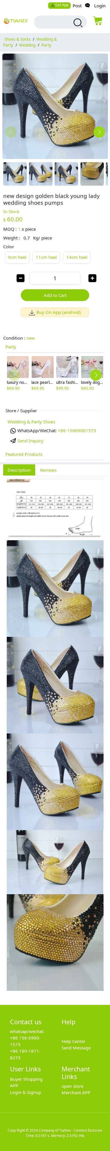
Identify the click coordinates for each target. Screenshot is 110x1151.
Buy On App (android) (58, 312)
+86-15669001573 (77, 430)
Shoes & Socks (17, 39)
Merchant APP (76, 1092)
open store (72, 1086)
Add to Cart (55, 295)
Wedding (27, 45)
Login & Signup (25, 1092)
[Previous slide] (11, 132)
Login (100, 5)
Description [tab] (19, 470)
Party (46, 45)
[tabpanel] (55, 737)
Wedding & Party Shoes (31, 422)
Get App (61, 4)
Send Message (76, 1048)
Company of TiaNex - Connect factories (70, 1130)
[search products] (77, 23)
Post (77, 5)
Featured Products (24, 454)
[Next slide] (99, 132)
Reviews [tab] (48, 470)
